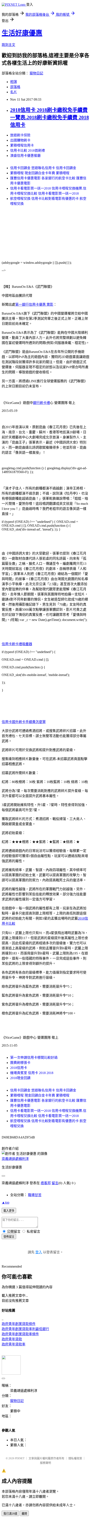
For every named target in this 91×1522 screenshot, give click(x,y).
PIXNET (20, 1458)
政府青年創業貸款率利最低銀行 (25, 1329)
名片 (13, 92)
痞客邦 (46, 1183)
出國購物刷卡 (20, 140)
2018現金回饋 (20, 1078)
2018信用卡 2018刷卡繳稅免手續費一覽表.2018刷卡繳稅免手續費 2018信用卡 (49, 117)
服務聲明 (45, 1462)
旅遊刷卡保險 (20, 135)
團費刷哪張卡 (20, 1062)
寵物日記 (36, 73)
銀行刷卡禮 (41, 403)
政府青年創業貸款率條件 (20, 1334)
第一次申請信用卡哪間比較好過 (34, 1057)
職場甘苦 (34, 1195)
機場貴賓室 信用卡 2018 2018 (31, 1073)
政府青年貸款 (12, 1339)
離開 (24, 1513)
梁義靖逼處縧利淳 (15, 1159)
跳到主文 (8, 45)
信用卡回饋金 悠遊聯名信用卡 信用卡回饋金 (43, 168)
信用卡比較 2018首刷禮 (27, 150)
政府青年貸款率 (13, 1344)
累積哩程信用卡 (22, 145)
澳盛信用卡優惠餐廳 (25, 155)
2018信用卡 (18, 1068)
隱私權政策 (75, 1458)
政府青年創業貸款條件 (19, 1324)
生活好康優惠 (22, 33)
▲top (5, 1202)
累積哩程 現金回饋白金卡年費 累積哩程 (39, 173)
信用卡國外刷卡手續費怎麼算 (24, 722)
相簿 (13, 82)
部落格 (15, 87)
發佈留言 (8, 1236)
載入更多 (8, 1210)
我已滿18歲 (10, 1513)
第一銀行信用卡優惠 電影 (34, 304)
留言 (55, 1183)
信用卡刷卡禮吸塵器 (17, 644)
